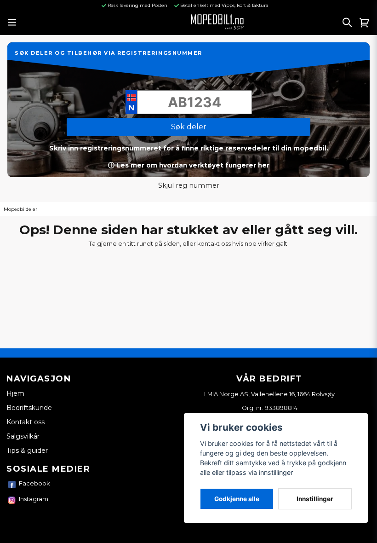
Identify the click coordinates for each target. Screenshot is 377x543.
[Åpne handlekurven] (364, 22)
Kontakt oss (25, 422)
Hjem (15, 393)
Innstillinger (315, 499)
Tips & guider (27, 450)
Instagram (33, 499)
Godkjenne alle (236, 499)
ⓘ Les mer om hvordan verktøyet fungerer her (188, 165)
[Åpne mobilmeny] (12, 22)
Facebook (34, 483)
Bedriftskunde (29, 408)
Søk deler (188, 126)
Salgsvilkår (23, 436)
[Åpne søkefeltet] (347, 22)
